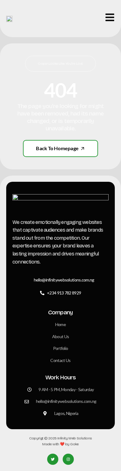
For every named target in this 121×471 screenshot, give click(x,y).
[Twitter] (52, 459)
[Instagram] (68, 459)
